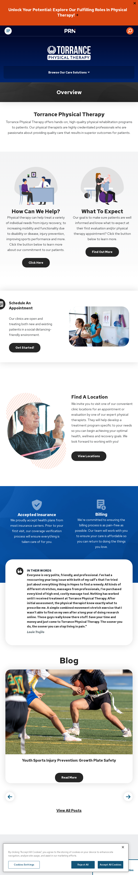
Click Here (36, 263)
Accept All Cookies (110, 864)
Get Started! (24, 348)
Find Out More (102, 252)
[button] (130, 30)
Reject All (82, 864)
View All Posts (69, 810)
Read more (72, 779)
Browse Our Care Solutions (67, 72)
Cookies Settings (24, 864)
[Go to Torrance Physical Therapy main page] (69, 53)
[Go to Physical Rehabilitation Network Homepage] (74, 31)
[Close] (123, 847)
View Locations (89, 456)
